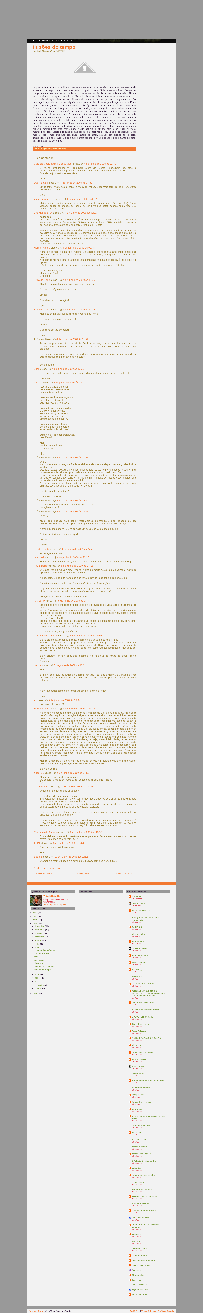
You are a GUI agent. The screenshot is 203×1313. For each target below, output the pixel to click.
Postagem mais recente (42, 873)
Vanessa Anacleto (44, 199)
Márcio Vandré (42, 247)
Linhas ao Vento (139, 948)
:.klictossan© (138, 904)
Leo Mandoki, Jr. (43, 212)
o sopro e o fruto (42, 953)
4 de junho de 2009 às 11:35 (79, 280)
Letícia (37, 665)
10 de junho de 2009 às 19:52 (71, 857)
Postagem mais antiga (124, 873)
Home (31, 40)
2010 (35, 920)
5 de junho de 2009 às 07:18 (77, 565)
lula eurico (40, 600)
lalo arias (136, 1045)
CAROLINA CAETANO (142, 1052)
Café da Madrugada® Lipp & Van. (53, 164)
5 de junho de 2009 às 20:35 (79, 708)
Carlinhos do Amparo (46, 635)
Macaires (136, 1234)
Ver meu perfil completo (54, 905)
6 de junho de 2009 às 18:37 (86, 832)
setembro (40, 937)
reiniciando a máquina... (45, 950)
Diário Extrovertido (141, 1024)
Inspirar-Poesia (37, 1311)
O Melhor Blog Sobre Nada (145, 1211)
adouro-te (39, 773)
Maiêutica (136, 1168)
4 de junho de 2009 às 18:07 (72, 500)
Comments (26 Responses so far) (49, 149)
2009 (35, 923)
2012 (35, 913)
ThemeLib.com (148, 1311)
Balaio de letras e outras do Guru (148, 1081)
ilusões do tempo (54, 47)
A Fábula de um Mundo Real (145, 1010)
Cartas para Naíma (141, 1265)
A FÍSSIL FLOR (139, 1140)
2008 (35, 993)
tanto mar (136, 896)
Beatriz (38, 857)
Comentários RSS (64, 40)
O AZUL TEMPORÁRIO (142, 1017)
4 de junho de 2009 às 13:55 (69, 382)
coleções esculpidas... (45, 966)
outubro (39, 933)
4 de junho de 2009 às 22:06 (72, 511)
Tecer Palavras (139, 1031)
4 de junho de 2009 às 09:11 (81, 212)
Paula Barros (41, 565)
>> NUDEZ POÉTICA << (143, 984)
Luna (37, 369)
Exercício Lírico (139, 1248)
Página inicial (83, 873)
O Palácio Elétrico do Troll (144, 1161)
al (35, 700)
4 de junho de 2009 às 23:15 (73, 557)
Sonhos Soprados (140, 1203)
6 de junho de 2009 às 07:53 (73, 773)
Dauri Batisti (41, 183)
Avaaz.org (137, 1270)
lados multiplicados (141, 1125)
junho (38, 948)
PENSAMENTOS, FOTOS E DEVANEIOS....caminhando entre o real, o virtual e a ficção (148, 993)
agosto (38, 940)
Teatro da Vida (139, 1074)
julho (37, 944)
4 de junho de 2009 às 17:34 (72, 457)
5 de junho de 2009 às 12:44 (64, 700)
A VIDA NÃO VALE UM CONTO (146, 1038)
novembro (40, 930)
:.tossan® (39, 557)
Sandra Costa (41, 549)
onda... (37, 957)
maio (37, 974)
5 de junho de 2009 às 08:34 (74, 600)
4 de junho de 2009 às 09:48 (79, 247)
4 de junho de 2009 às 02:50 (100, 164)
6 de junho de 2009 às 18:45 (69, 843)
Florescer (136, 1133)
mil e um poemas (140, 956)
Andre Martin (41, 786)
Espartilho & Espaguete (143, 1260)
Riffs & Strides (139, 1059)
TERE (37, 843)
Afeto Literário (139, 962)
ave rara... (39, 960)
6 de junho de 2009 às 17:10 (77, 786)
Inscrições (137, 1109)
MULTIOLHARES (139, 1295)
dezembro (40, 926)
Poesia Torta (138, 1067)
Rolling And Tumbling (142, 1189)
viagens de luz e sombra (144, 1175)
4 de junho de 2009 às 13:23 (68, 369)
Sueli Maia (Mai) (53, 896)
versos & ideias (139, 1147)
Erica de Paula (42, 280)
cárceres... (39, 963)
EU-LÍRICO (137, 927)
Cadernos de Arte (140, 1218)
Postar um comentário (47, 868)
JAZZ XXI (136, 1241)
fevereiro (39, 985)
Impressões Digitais (141, 1154)
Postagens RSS (45, 40)
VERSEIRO (137, 977)
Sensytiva (136, 1280)
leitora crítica (138, 934)
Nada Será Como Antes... (144, 1003)
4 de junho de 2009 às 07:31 (76, 183)
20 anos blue (138, 1275)
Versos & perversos (141, 1102)
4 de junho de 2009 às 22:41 (78, 549)
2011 (35, 916)
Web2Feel (135, 1311)
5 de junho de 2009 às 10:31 (70, 665)
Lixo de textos (139, 1182)
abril (37, 978)
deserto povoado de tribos (145, 1196)
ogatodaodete (138, 941)
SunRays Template (167, 1311)
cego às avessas (140, 1290)
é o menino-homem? (141, 1088)
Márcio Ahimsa (42, 708)
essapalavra (138, 1095)
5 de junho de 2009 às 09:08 (86, 635)
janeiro (38, 989)
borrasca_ (137, 970)
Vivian (37, 382)
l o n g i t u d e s (139, 1255)
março (38, 981)
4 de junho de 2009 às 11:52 (72, 339)
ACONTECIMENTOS (141, 911)
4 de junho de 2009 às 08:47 (83, 199)
